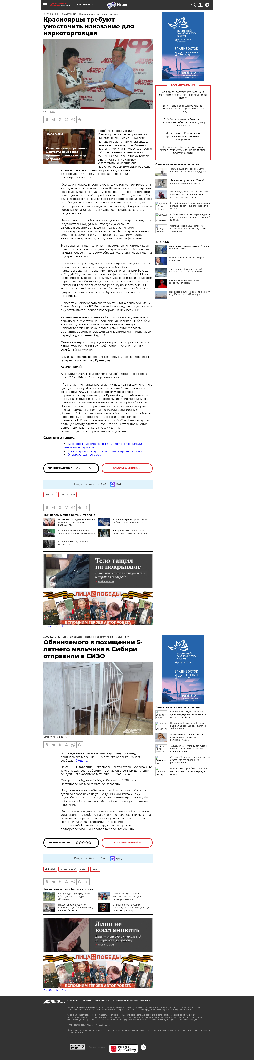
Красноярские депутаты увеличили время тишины (105, 451)
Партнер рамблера (97, 1047)
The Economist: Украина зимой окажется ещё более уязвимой (185, 270)
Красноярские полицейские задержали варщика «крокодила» (76, 531)
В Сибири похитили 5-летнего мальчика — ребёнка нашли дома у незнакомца (183, 122)
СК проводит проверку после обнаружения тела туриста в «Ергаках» (74, 896)
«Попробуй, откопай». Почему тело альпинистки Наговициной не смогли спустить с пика (189, 194)
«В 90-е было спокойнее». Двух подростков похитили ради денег (188, 170)
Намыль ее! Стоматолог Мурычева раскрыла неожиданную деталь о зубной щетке (188, 726)
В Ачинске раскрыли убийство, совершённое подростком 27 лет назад (183, 108)
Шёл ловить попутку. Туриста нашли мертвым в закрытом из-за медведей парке (183, 95)
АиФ (67, 737)
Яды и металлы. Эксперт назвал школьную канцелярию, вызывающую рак (187, 737)
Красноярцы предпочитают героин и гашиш (73, 543)
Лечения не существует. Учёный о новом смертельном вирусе (188, 181)
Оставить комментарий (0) (127, 468)
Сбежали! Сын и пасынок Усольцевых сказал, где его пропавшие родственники (190, 760)
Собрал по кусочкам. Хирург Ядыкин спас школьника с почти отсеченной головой (190, 217)
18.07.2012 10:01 (51, 14)
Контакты (72, 1000)
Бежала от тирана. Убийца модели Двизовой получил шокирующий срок (127, 896)
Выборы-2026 (102, 1000)
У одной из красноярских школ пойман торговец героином (130, 520)
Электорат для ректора (84, 454)
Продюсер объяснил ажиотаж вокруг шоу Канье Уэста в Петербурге (189, 293)
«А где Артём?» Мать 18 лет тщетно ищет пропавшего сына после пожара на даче (189, 748)
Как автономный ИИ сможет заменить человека (184, 281)
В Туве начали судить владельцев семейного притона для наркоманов (76, 522)
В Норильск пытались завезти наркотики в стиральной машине (131, 531)
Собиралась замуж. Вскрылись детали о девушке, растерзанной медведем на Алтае (188, 714)
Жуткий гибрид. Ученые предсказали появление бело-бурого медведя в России (190, 206)
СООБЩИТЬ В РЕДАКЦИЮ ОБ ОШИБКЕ (132, 1000)
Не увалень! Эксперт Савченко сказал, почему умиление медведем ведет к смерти (183, 150)
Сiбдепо (81, 760)
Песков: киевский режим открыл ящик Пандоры (187, 259)
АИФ (52, 111)
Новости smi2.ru (54, 626)
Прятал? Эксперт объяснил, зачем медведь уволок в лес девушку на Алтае (188, 771)
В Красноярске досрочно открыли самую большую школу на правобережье (75, 907)
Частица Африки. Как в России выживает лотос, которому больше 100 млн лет (189, 228)
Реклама (86, 1000)
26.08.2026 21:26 (51, 637)
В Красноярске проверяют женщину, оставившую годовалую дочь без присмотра (131, 907)
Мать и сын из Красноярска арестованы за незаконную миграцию (183, 136)
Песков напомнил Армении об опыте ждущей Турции (189, 247)
